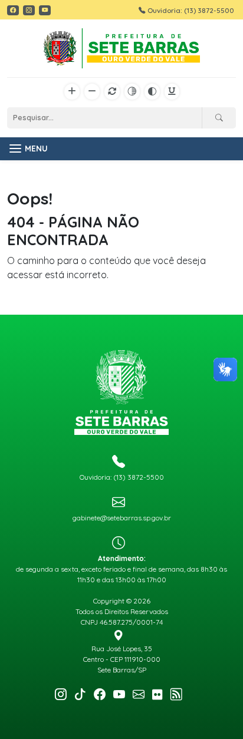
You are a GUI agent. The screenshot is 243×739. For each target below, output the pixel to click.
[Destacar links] (172, 92)
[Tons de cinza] (132, 92)
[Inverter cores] (152, 92)
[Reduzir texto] (92, 92)
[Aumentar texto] (72, 92)
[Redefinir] (112, 92)
